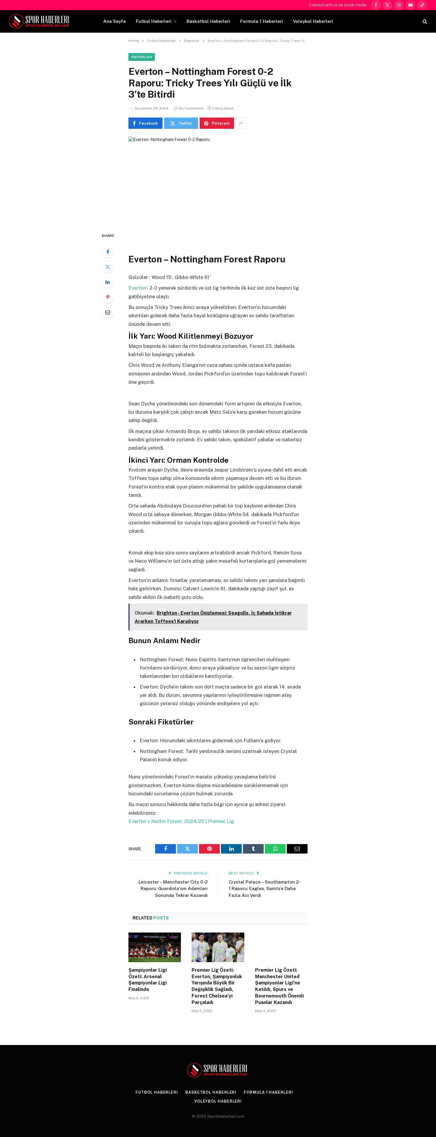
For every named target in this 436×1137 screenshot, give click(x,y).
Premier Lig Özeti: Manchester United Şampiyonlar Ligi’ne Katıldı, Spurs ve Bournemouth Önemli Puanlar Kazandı (279, 986)
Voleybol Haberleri (313, 21)
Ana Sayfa (114, 21)
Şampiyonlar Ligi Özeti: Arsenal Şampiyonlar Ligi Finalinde (147, 979)
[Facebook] (108, 252)
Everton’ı (138, 288)
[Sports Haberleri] (40, 21)
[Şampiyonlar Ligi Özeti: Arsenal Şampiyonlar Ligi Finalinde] (154, 947)
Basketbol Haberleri (208, 21)
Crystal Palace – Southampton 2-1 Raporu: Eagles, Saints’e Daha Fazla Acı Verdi (264, 888)
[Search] (424, 21)
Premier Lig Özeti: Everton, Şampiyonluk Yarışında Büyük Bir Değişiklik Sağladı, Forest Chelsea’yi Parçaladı (217, 986)
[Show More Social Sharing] (241, 123)
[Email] (108, 312)
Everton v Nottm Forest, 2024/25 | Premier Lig (181, 821)
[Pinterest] (108, 297)
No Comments (191, 108)
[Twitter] (108, 267)
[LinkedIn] (108, 282)
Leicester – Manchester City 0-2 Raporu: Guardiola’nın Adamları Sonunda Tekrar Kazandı (173, 888)
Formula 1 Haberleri (261, 21)
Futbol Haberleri (153, 21)
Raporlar (141, 57)
